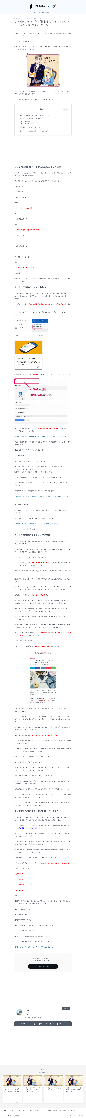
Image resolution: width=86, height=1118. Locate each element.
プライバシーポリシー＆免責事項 (11, 1115)
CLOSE (65, 109)
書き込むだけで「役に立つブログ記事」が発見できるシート (33, 947)
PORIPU (31, 510)
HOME (4, 1110)
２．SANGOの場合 (28, 123)
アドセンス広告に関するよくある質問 (31, 127)
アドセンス (38, 18)
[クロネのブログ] (43, 6)
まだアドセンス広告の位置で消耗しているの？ (34, 131)
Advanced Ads (36, 483)
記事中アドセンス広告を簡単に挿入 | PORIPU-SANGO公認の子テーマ (37, 523)
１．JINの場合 (27, 121)
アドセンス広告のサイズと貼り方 (30, 118)
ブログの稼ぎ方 (20, 1110)
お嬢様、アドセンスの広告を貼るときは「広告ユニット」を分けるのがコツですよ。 (41, 436)
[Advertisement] (43, 152)
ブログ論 (11, 1110)
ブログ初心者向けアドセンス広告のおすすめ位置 (35, 115)
